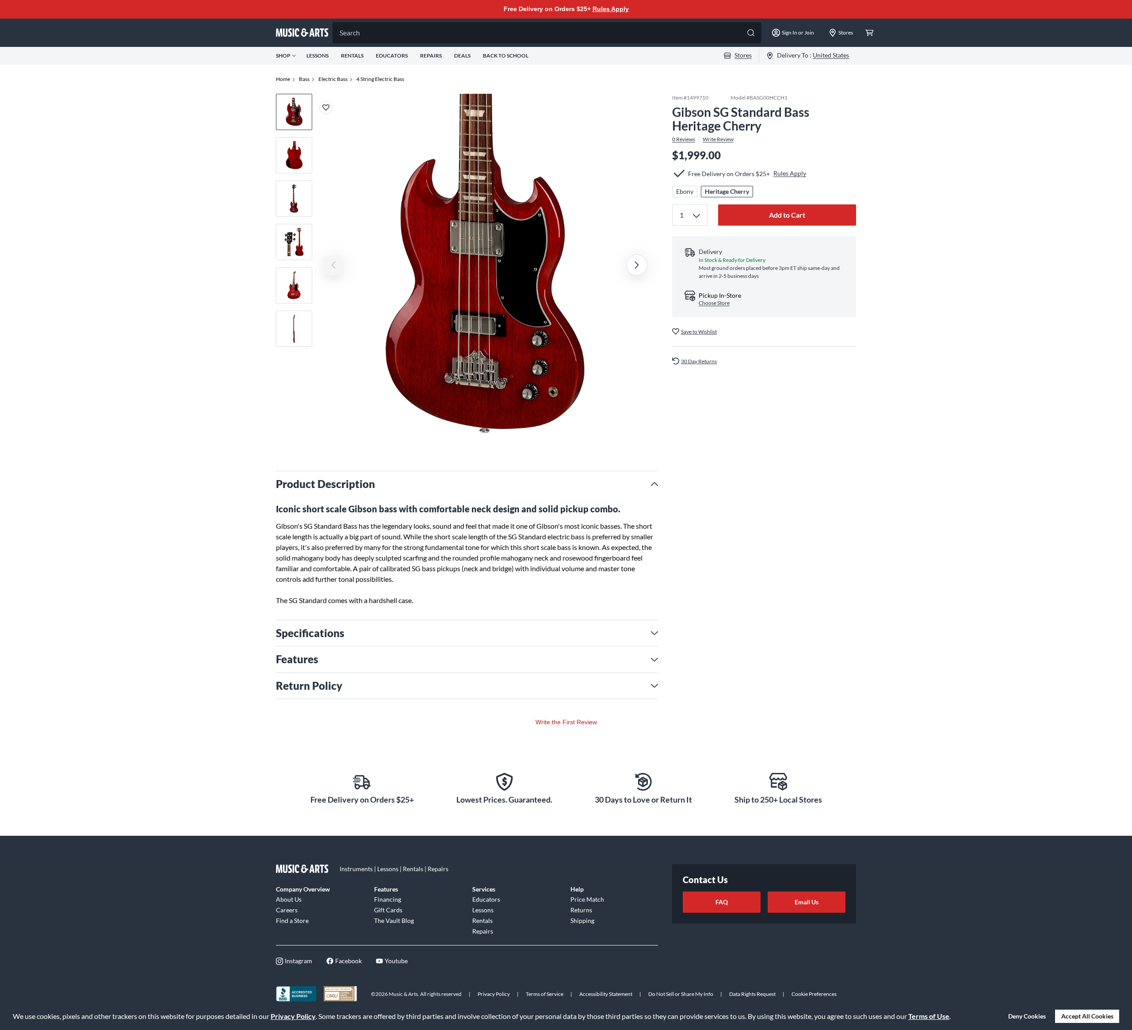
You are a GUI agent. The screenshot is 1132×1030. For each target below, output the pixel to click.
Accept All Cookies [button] (1087, 1016)
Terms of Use (928, 1016)
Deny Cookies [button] (1027, 1016)
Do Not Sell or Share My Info (680, 994)
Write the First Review (566, 722)
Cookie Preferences (814, 994)
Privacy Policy (293, 1016)
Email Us (806, 902)
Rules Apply (611, 8)
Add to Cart (787, 215)
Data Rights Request (752, 994)
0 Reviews (683, 139)
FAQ (721, 902)
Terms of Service (544, 994)
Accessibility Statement (605, 994)
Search (350, 32)
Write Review (718, 139)
